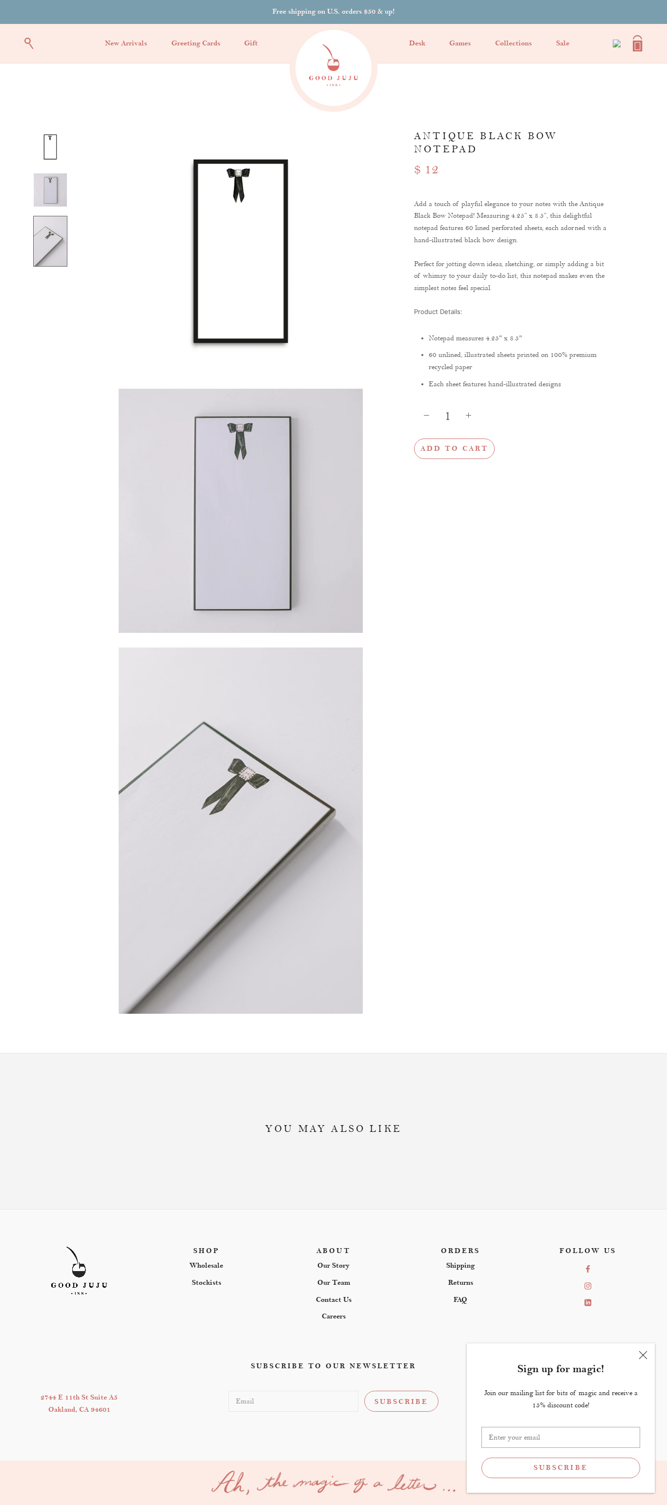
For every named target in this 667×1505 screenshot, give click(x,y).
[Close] (643, 1355)
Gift (251, 43)
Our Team (333, 1282)
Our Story (333, 1265)
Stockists (206, 1282)
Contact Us (334, 1300)
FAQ (460, 1300)
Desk (417, 43)
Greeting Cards (195, 43)
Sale (562, 43)
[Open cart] (638, 43)
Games (460, 43)
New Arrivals (126, 43)
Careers (334, 1316)
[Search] (29, 43)
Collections (513, 43)
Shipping (460, 1265)
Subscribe (560, 1467)
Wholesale (206, 1265)
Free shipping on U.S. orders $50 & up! (333, 11)
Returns (460, 1282)
